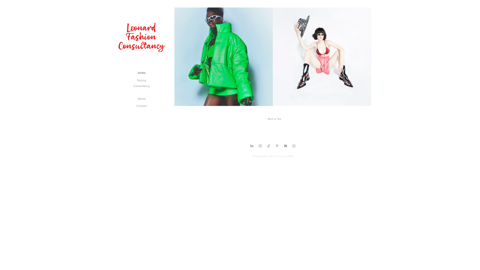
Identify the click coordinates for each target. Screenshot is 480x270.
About (142, 99)
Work (142, 73)
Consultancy (142, 86)
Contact (141, 106)
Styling (141, 80)
